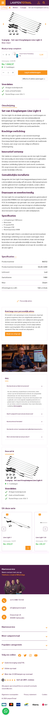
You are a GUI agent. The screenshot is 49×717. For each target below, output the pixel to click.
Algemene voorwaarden (10, 695)
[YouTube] (35, 656)
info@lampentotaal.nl (18, 608)
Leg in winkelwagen (33, 73)
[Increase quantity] (13, 72)
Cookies (44, 695)
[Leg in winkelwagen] (28, 548)
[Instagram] (30, 656)
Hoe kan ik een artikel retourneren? (18, 386)
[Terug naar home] (10, 7)
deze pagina (17, 406)
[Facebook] (19, 656)
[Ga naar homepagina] (23, 3)
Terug (5, 8)
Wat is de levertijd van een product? (18, 437)
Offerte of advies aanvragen (32, 79)
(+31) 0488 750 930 (17, 600)
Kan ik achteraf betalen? (14, 421)
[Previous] (3, 24)
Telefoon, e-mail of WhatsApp (13, 575)
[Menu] (3, 3)
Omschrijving (8, 106)
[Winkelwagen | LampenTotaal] (47, 1)
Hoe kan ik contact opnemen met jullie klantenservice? (24, 429)
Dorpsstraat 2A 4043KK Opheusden (17, 616)
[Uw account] (38, 3)
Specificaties (8, 257)
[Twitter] (25, 656)
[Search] (43, 3)
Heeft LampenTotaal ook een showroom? (20, 414)
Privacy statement (30, 695)
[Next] (45, 24)
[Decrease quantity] (3, 72)
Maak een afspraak (13, 334)
